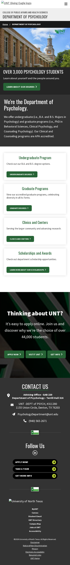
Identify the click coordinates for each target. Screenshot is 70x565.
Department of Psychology (25, 17)
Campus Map (35, 524)
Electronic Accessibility (35, 552)
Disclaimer (35, 542)
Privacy (35, 548)
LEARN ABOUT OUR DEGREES (21, 87)
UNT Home (35, 558)
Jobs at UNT (35, 527)
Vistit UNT (35, 354)
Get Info (56, 354)
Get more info (23, 475)
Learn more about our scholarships (27, 270)
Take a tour (22, 468)
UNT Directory (35, 520)
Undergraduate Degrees (21, 174)
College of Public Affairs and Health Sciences (25, 12)
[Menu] (65, 4)
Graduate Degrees (18, 208)
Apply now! (21, 462)
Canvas (35, 513)
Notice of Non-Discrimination (35, 545)
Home (5, 24)
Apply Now (13, 354)
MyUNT (35, 509)
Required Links (35, 555)
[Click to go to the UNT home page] (16, 4)
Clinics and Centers (19, 239)
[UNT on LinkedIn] (35, 452)
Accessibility (35, 531)
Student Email (35, 516)
